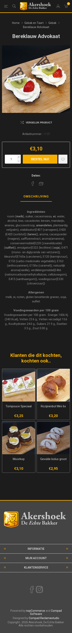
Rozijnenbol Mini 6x (53, 406)
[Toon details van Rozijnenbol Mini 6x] (53, 385)
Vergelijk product (39, 122)
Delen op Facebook (33, 183)
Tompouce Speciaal (19, 406)
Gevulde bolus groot (53, 459)
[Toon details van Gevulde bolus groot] (53, 438)
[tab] (36, 197)
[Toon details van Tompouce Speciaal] (18, 385)
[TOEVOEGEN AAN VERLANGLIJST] (62, 159)
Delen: (36, 175)
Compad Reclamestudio (44, 618)
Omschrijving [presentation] (36, 196)
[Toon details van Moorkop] (18, 438)
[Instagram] (39, 589)
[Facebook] (31, 589)
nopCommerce (35, 610)
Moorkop (19, 459)
